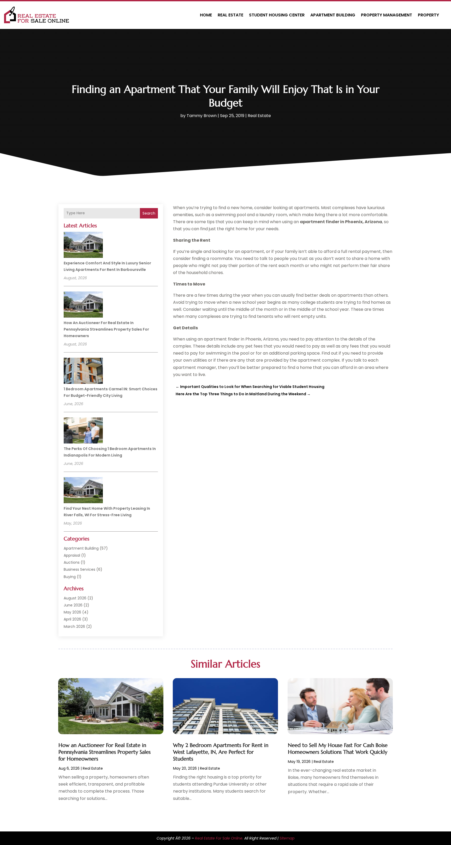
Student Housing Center (277, 15)
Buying (70, 576)
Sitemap (287, 838)
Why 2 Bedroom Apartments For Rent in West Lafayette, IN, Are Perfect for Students (220, 752)
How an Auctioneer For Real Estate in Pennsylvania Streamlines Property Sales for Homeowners (106, 329)
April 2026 (72, 619)
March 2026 (74, 626)
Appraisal (72, 555)
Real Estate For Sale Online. (219, 838)
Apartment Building (332, 15)
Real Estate (230, 15)
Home (206, 15)
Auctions (72, 562)
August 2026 (75, 598)
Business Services (79, 569)
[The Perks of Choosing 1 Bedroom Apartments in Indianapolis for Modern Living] (83, 431)
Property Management (386, 15)
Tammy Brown (202, 116)
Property (428, 15)
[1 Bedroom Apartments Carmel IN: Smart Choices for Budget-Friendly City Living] (83, 371)
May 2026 (72, 612)
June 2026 (73, 605)
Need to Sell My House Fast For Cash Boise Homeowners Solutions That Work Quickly (338, 748)
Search (149, 213)
